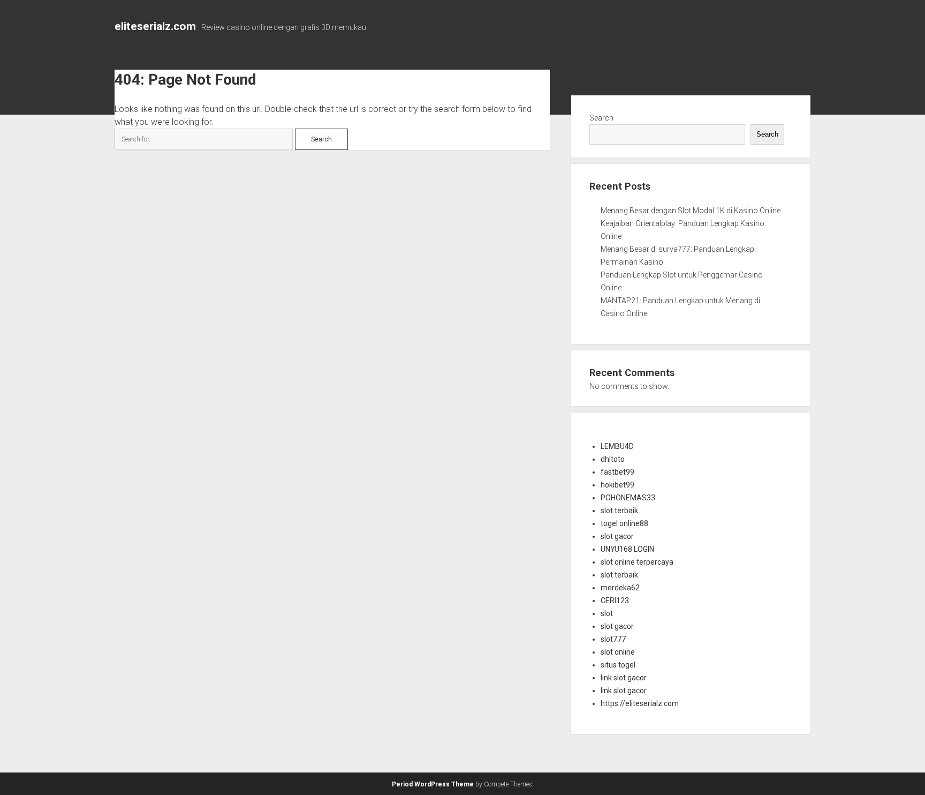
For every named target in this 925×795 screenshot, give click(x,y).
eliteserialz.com (155, 26)
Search (601, 118)
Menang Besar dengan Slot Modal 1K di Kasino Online (690, 210)
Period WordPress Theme (433, 784)
